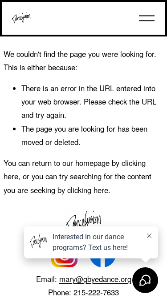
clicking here (87, 190)
